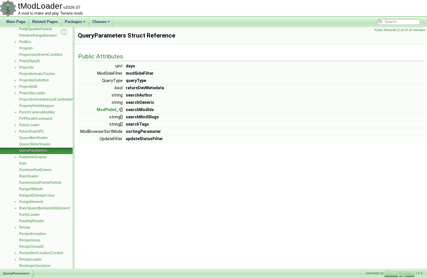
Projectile (26, 67)
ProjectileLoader (32, 93)
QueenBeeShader (33, 138)
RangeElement (31, 202)
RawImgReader (31, 221)
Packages (73, 21)
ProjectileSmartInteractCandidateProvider (52, 99)
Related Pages (45, 21)
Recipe (25, 227)
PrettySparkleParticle (35, 29)
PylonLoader (29, 125)
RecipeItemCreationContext (41, 253)
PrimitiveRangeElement (38, 35)
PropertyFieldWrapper (36, 106)
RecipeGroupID (31, 247)
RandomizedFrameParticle (40, 183)
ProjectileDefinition (34, 80)
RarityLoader (29, 215)
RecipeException (32, 234)
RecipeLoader (30, 259)
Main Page (15, 21)
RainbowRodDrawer (35, 170)
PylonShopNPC (31, 131)
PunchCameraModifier (37, 112)
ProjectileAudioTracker (37, 74)
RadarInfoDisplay (33, 157)
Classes (99, 21)
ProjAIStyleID (29, 61)
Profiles (25, 42)
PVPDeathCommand (35, 119)
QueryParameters (33, 151)
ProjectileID (28, 87)
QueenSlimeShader (35, 144)
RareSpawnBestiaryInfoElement (44, 208)
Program (26, 48)
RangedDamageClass (37, 195)
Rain (23, 163)
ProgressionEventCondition (41, 55)
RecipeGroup (29, 240)
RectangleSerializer (35, 266)
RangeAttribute (31, 189)
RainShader (28, 176)
